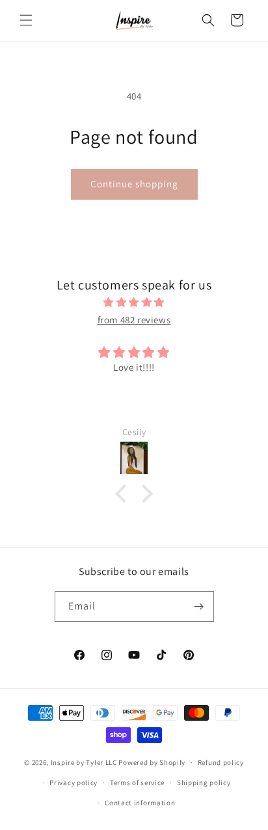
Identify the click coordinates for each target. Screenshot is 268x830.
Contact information (140, 802)
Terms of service (137, 782)
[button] (26, 20)
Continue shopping (134, 184)
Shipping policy (204, 782)
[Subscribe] (199, 606)
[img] (134, 302)
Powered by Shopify (151, 762)
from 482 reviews (134, 320)
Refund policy (221, 762)
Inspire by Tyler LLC (84, 762)
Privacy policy (73, 782)
